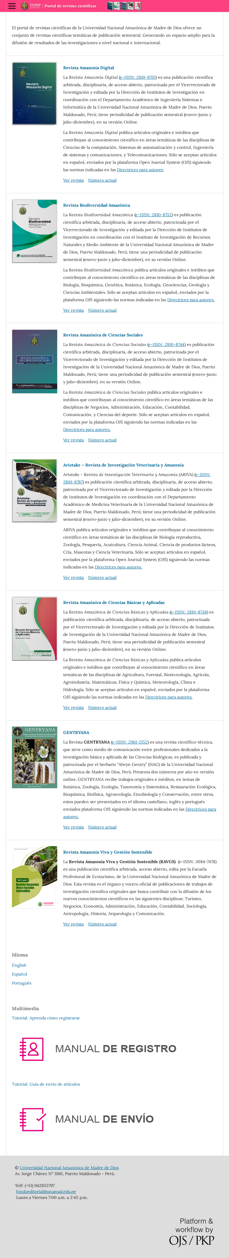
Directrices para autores (140, 169)
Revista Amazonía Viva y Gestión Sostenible (107, 852)
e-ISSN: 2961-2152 (130, 742)
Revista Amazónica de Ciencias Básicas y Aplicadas (114, 602)
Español (19, 974)
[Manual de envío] (108, 1143)
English (19, 965)
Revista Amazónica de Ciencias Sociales (103, 335)
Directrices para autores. (118, 567)
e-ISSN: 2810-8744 (166, 344)
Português (21, 983)
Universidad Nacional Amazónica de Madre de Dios (69, 1167)
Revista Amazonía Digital (88, 67)
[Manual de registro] (108, 1072)
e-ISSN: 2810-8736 (189, 612)
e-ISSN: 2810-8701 (138, 77)
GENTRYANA (76, 732)
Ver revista (73, 180)
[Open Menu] (12, 6)
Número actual (102, 180)
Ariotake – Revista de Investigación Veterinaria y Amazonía (123, 465)
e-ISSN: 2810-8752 (153, 214)
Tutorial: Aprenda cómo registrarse (46, 1018)
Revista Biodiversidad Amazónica (96, 205)
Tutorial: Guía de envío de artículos (46, 1084)
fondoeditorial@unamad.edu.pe (46, 1191)
